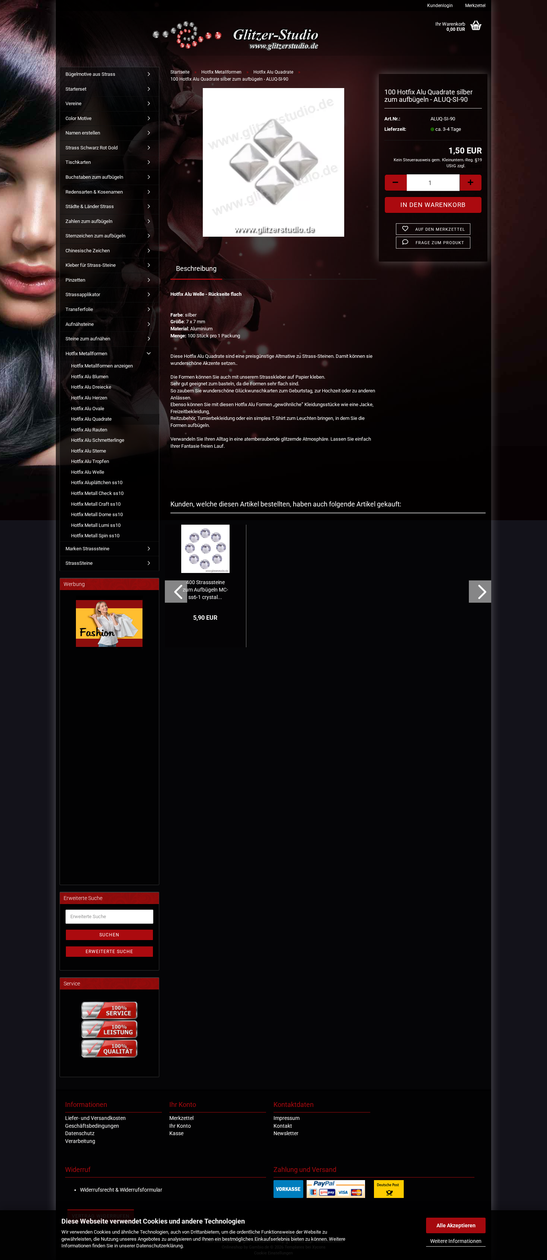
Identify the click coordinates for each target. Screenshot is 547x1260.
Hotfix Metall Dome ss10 (97, 514)
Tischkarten (78, 162)
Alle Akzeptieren (456, 1225)
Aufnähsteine (79, 324)
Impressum (287, 1118)
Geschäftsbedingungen (92, 1126)
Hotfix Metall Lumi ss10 (96, 525)
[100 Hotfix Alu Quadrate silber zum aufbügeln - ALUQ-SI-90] (273, 162)
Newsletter (286, 1133)
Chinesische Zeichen (87, 250)
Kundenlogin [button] (439, 5)
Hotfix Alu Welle (87, 472)
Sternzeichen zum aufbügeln (95, 236)
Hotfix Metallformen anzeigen (102, 366)
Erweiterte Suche (109, 951)
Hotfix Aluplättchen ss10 (96, 482)
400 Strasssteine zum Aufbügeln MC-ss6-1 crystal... (205, 589)
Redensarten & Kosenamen (94, 192)
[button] (395, 182)
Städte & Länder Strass (89, 206)
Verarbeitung (80, 1141)
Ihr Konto (180, 1126)
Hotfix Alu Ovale (87, 408)
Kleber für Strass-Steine (90, 265)
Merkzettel (475, 5)
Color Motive (78, 118)
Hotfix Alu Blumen (89, 376)
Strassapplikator (82, 294)
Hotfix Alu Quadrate (91, 419)
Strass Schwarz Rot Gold (91, 147)
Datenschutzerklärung (159, 1245)
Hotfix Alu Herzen (89, 398)
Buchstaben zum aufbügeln (94, 177)
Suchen (109, 934)
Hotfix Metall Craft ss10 (96, 504)
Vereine (73, 103)
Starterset (75, 89)
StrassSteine (79, 563)
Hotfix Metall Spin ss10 (95, 535)
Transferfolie (79, 309)
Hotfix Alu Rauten (89, 430)
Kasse (176, 1133)
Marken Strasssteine (87, 548)
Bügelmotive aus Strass (90, 74)
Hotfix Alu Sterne (88, 451)
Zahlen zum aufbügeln (88, 221)
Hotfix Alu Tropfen (90, 461)
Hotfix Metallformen (86, 353)
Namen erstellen (82, 133)
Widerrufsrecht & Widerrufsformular (121, 1190)
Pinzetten (75, 280)
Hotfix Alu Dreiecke (91, 387)
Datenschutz (80, 1133)
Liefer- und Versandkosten (95, 1118)
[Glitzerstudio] (237, 36)
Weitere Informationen (456, 1241)
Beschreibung (196, 268)
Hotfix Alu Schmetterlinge (97, 440)
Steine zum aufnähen (87, 338)
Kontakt (283, 1126)
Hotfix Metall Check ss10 (97, 493)
